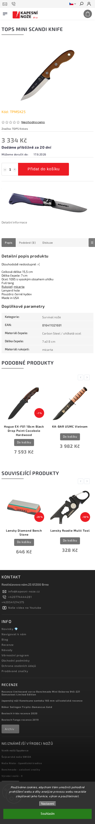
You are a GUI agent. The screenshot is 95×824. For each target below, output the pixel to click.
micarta (19, 286)
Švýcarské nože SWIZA (16, 756)
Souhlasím (48, 813)
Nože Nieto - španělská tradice (22, 763)
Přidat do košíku (44, 169)
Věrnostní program (15, 655)
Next (88, 377)
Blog (5, 639)
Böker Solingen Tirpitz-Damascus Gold (27, 706)
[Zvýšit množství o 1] (15, 170)
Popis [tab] (8, 242)
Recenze (8, 644)
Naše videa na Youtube (24, 607)
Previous (81, 377)
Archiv (9, 729)
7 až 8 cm (48, 341)
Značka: (15, 128)
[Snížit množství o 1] (5, 170)
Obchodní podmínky (16, 660)
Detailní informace (14, 222)
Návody (7, 650)
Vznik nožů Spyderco (15, 750)
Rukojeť (7, 286)
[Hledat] (81, 4)
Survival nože (51, 317)
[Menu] (5, 13)
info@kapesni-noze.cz (24, 591)
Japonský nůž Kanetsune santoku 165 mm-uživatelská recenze (42, 700)
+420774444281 (20, 597)
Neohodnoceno (33, 122)
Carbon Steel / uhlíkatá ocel (61, 333)
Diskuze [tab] (47, 242)
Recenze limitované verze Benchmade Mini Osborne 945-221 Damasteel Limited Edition (41, 693)
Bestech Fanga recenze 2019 (20, 719)
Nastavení (47, 803)
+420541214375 (13, 602)
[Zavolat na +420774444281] (14, 4)
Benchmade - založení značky (21, 769)
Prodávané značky (15, 671)
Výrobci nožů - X (12, 775)
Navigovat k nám (14, 634)
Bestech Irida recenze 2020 (20, 713)
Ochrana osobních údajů (19, 665)
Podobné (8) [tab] (27, 242)
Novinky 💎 (10, 629)
